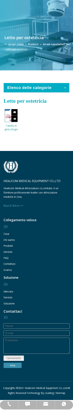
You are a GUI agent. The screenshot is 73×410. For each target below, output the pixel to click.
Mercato (8, 291)
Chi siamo (9, 240)
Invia (12, 365)
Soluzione (9, 303)
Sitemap (60, 393)
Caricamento (13, 358)
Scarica (8, 270)
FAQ (6, 258)
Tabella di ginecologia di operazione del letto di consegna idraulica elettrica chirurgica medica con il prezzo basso (11, 127)
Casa (6, 233)
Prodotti (8, 245)
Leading (49, 393)
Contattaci (9, 263)
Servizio (8, 252)
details (17, 117)
